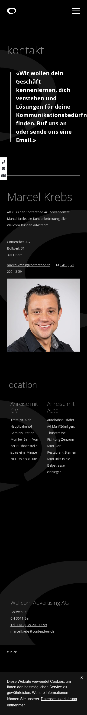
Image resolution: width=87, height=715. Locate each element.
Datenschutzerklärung (59, 699)
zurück (12, 652)
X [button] (82, 677)
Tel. (13, 625)
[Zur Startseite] (11, 10)
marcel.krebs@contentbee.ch (28, 265)
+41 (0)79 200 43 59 (32, 625)
